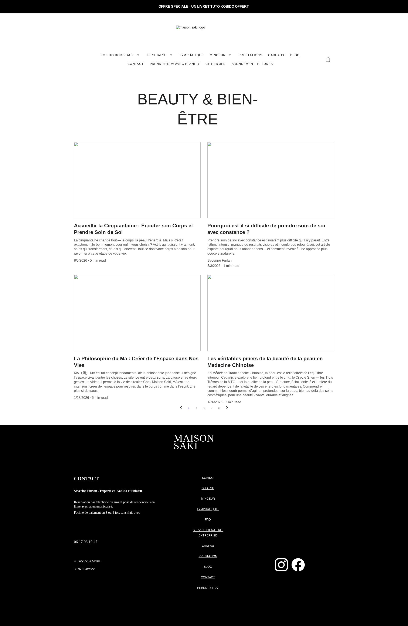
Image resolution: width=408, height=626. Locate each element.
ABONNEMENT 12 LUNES (252, 64)
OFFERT (242, 6)
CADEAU (208, 546)
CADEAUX (276, 55)
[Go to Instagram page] (281, 564)
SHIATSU (208, 488)
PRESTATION (208, 556)
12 (219, 408)
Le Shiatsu (157, 55)
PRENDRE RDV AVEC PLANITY (175, 64)
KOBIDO (208, 477)
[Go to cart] (328, 60)
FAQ (208, 519)
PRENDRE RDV (207, 587)
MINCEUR (218, 55)
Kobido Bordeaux (117, 55)
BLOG (208, 566)
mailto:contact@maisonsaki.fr (96, 553)
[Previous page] (181, 408)
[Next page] (227, 408)
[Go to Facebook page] (298, 564)
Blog (295, 55)
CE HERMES (215, 64)
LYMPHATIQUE (192, 55)
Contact (136, 64)
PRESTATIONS (250, 55)
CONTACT (208, 577)
